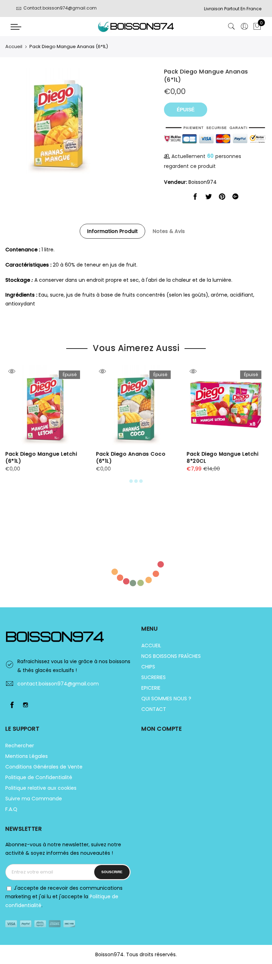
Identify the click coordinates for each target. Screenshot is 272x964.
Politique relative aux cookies (40, 787)
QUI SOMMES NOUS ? (166, 698)
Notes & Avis (169, 231)
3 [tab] (141, 481)
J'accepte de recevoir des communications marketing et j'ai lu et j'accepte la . (64, 896)
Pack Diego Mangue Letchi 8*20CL (222, 457)
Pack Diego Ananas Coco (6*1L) (130, 457)
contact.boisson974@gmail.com (58, 683)
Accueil (13, 46)
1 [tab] (131, 481)
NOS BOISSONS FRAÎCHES (171, 656)
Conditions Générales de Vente (44, 766)
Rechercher (19, 745)
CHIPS (148, 666)
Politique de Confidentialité (38, 777)
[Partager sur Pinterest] (222, 198)
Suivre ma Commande (33, 798)
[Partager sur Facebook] (195, 198)
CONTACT (153, 709)
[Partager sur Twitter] (208, 198)
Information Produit (112, 231)
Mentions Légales (26, 756)
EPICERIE (150, 687)
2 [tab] (136, 481)
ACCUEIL (151, 645)
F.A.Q (11, 809)
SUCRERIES (153, 677)
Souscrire (112, 872)
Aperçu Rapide (11, 371)
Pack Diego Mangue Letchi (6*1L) (41, 457)
